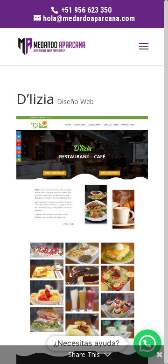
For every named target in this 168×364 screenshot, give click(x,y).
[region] (84, 182)
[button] (147, 343)
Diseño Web (75, 101)
